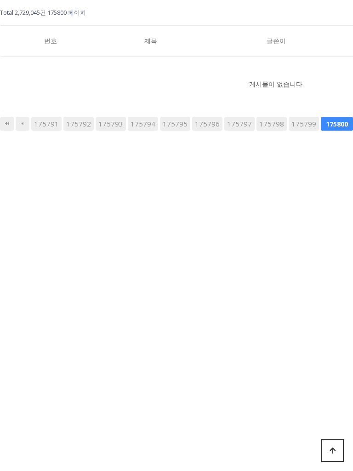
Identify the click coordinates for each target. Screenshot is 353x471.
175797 (239, 123)
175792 (78, 123)
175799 (303, 123)
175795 (175, 123)
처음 (7, 124)
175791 (46, 123)
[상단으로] (332, 450)
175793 (110, 123)
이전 (22, 124)
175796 (207, 123)
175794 (143, 123)
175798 (271, 123)
